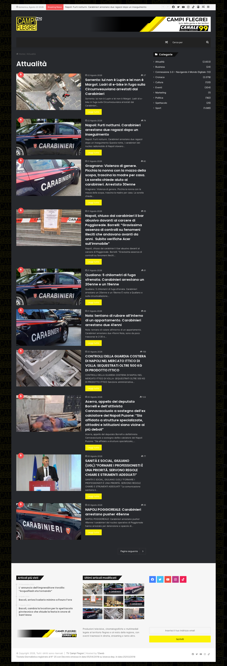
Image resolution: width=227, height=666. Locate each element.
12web (100, 653)
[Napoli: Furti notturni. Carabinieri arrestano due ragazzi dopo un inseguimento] (48, 137)
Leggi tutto (93, 112)
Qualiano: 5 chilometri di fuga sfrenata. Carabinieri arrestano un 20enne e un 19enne (114, 280)
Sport (158, 108)
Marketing (160, 92)
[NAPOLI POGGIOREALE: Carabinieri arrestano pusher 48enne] (48, 521)
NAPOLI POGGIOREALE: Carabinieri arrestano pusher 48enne (113, 512)
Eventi (158, 87)
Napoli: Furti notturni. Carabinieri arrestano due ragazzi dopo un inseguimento (113, 130)
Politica (159, 97)
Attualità (159, 61)
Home (21, 54)
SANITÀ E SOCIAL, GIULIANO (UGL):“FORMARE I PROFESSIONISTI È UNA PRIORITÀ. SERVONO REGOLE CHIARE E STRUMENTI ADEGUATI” (114, 467)
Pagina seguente (129, 551)
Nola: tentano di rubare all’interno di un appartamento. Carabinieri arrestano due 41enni (114, 320)
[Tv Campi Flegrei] (29, 24)
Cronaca (160, 77)
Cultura (159, 82)
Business (160, 67)
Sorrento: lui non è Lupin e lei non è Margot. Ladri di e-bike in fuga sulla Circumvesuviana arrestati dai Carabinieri (115, 86)
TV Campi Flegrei (75, 653)
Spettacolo (161, 103)
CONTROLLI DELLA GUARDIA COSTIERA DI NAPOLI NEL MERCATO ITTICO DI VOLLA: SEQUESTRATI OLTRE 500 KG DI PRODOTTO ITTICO (115, 363)
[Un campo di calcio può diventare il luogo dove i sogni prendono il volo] (113, 601)
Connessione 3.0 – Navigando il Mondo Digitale (180, 72)
